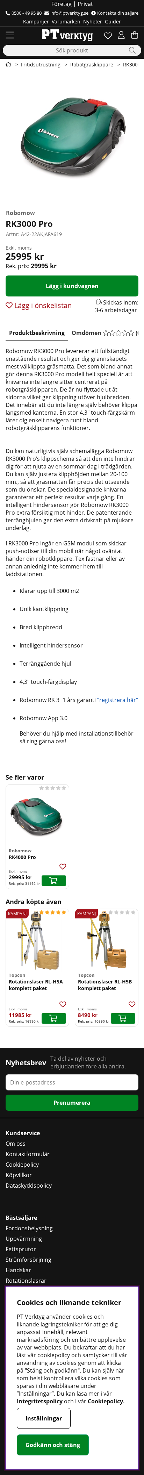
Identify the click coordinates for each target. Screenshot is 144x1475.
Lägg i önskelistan (42, 305)
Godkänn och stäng (53, 1445)
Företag (61, 4)
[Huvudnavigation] (10, 35)
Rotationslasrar (26, 1280)
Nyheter (92, 21)
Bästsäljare (21, 1218)
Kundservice (23, 1133)
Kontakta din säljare (117, 13)
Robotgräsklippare (91, 64)
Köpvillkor (19, 1175)
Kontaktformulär (28, 1154)
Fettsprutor (21, 1249)
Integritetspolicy (40, 1401)
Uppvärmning (24, 1239)
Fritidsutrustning (40, 64)
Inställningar (44, 1418)
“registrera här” (117, 700)
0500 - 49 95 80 (27, 13)
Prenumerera (72, 1103)
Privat (85, 4)
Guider (113, 21)
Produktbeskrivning (37, 333)
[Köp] (54, 880)
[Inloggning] (121, 35)
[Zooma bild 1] (72, 138)
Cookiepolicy (22, 1164)
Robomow (20, 213)
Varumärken (66, 21)
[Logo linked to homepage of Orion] (67, 35)
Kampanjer (36, 21)
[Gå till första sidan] (8, 64)
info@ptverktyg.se (69, 13)
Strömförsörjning (28, 1259)
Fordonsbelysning (29, 1228)
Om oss (16, 1143)
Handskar (18, 1270)
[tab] (37, 331)
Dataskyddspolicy (29, 1185)
